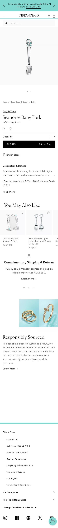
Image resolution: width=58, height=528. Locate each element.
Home (5, 102)
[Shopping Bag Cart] (54, 16)
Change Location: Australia (18, 507)
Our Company (10, 492)
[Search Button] (6, 23)
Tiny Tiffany (9, 111)
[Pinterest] (29, 518)
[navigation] (4, 16)
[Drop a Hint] (4, 128)
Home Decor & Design (19, 102)
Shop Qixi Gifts (33, 7)
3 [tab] (33, 287)
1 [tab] (23, 287)
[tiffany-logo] (29, 16)
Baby (33, 102)
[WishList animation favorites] (49, 16)
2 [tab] (28, 287)
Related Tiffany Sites (14, 499)
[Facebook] (17, 518)
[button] (4, 16)
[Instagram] (5, 518)
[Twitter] (40, 518)
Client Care (9, 432)
